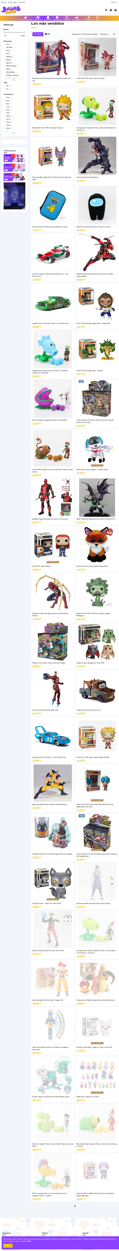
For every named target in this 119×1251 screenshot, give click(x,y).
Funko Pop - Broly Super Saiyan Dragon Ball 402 (92, 757)
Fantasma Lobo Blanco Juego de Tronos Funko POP (94, 1047)
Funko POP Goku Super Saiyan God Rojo (90, 78)
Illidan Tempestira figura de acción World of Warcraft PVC (95, 519)
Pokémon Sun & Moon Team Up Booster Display (48, 663)
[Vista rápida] (52, 75)
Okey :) (8, 1246)
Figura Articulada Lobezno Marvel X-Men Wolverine (49, 804)
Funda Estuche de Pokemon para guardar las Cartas (50, 227)
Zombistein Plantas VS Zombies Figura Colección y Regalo (52, 854)
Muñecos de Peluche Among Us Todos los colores (93, 227)
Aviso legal (12, 2)
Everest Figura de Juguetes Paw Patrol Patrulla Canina (50, 1097)
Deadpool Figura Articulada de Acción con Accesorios (50, 519)
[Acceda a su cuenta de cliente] (110, 10)
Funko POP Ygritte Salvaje (41, 566)
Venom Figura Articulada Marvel (87, 177)
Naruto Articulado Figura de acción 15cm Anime (48, 950)
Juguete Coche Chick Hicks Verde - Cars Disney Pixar (50, 323)
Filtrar (38, 34)
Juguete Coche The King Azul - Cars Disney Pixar (49, 757)
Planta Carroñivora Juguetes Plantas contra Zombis (49, 420)
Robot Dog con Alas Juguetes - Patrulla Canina (92, 469)
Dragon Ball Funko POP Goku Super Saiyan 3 (47, 128)
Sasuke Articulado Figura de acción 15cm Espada (93, 903)
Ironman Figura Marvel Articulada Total (45, 710)
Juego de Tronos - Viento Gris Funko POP (46, 903)
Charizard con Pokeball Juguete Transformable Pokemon (95, 1000)
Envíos (4, 2)
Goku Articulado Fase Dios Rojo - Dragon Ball (47, 1000)
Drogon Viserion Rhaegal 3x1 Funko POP (90, 663)
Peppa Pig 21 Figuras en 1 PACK (87, 1097)
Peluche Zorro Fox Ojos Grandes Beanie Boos (92, 566)
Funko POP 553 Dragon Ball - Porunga (89, 370)
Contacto (21, 2)
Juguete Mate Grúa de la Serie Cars (88, 710)
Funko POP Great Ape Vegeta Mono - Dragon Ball (93, 323)
